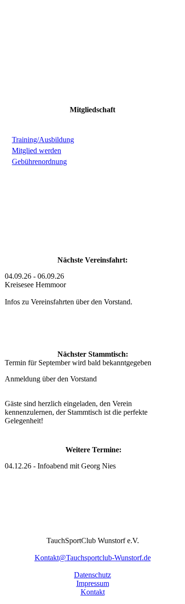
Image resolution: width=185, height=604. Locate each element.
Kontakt (93, 592)
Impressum (92, 583)
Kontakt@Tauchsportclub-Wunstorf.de (93, 558)
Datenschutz (92, 575)
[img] (92, 58)
